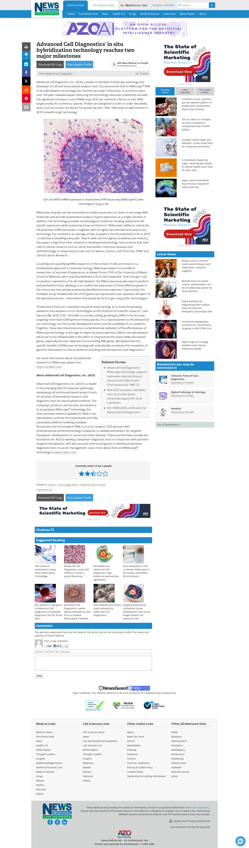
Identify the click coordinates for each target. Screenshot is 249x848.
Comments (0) (44, 489)
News (39, 741)
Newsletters (134, 745)
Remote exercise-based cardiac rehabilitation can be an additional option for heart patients (197, 286)
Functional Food (45, 736)
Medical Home (75, 5)
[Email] (26, 107)
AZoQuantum (178, 763)
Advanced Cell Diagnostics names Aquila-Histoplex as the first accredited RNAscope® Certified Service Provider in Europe (77, 615)
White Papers (43, 749)
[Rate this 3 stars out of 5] (93, 473)
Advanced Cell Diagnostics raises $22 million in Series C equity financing (76, 571)
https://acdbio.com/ (49, 367)
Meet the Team (135, 736)
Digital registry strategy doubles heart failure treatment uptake (195, 345)
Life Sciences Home (103, 5)
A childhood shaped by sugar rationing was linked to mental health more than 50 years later (197, 165)
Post (39, 675)
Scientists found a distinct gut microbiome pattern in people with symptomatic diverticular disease (197, 104)
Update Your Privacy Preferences (191, 821)
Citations (43, 530)
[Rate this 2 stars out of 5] (87, 473)
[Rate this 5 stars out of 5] (105, 473)
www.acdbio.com (65, 452)
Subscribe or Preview (182, 382)
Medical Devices (45, 771)
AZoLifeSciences (180, 771)
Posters (40, 785)
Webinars (88, 763)
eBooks (40, 780)
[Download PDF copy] (26, 46)
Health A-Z (42, 745)
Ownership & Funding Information (146, 776)
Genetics (176, 408)
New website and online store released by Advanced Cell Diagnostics (107, 610)
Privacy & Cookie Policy (140, 767)
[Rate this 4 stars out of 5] (99, 473)
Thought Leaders (45, 754)
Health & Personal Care (49, 767)
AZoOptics (177, 745)
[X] (26, 81)
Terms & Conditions (138, 763)
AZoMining (177, 758)
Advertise (132, 754)
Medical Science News (93, 484)
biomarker (87, 426)
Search (131, 741)
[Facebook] (26, 72)
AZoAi (174, 776)
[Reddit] (26, 89)
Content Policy (135, 771)
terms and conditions (197, 807)
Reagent (100, 204)
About (130, 732)
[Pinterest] (26, 98)
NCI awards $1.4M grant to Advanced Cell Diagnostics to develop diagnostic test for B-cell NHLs (48, 611)
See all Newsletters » (169, 424)
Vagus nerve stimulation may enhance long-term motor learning (195, 184)
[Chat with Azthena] (240, 841)
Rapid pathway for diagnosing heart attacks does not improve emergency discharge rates (197, 306)
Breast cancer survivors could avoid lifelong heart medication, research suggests (196, 265)
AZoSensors (177, 754)
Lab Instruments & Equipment (100, 741)
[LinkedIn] (26, 64)
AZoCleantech (179, 741)
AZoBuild (176, 767)
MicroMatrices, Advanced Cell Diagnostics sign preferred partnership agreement (106, 572)
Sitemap (131, 749)
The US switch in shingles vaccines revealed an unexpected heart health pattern (196, 124)
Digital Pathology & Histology (188, 392)
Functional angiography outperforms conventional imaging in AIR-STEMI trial (196, 325)
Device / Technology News (63, 484)
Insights (40, 758)
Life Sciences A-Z (92, 745)
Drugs (39, 776)
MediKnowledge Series (49, 763)
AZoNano (176, 736)
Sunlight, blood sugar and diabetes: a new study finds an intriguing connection (197, 143)
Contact (131, 758)
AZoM (174, 732)
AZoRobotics (178, 749)
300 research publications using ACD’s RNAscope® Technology (45, 571)
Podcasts (41, 789)
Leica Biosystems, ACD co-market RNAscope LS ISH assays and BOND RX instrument (136, 571)
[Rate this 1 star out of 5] (82, 473)
